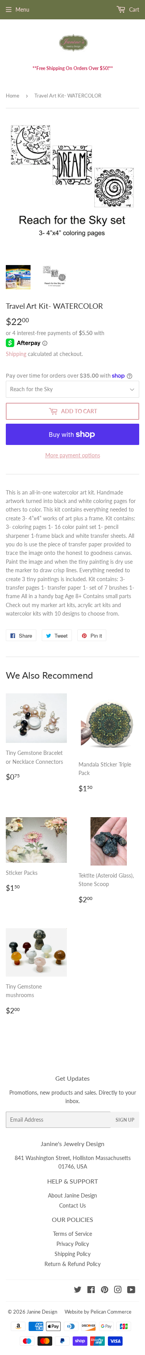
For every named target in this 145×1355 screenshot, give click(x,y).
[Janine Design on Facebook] (91, 1290)
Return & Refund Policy (72, 1264)
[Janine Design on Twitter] (78, 1290)
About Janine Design (72, 1195)
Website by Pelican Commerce (98, 1312)
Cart (133, 9)
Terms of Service (72, 1233)
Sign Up (125, 1120)
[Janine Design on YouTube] (131, 1290)
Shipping (16, 354)
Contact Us (72, 1205)
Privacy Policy (72, 1243)
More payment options (72, 455)
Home (12, 95)
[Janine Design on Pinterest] (105, 1290)
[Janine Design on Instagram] (118, 1290)
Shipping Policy (72, 1254)
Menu (22, 9)
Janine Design (42, 1312)
